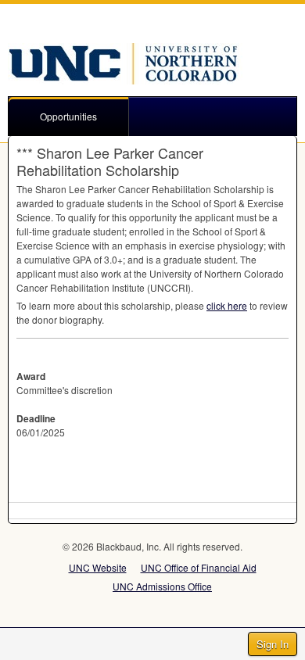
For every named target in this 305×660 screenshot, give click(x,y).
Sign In (273, 644)
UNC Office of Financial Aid (199, 567)
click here (226, 305)
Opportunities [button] (68, 116)
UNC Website (98, 567)
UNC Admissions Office (162, 586)
